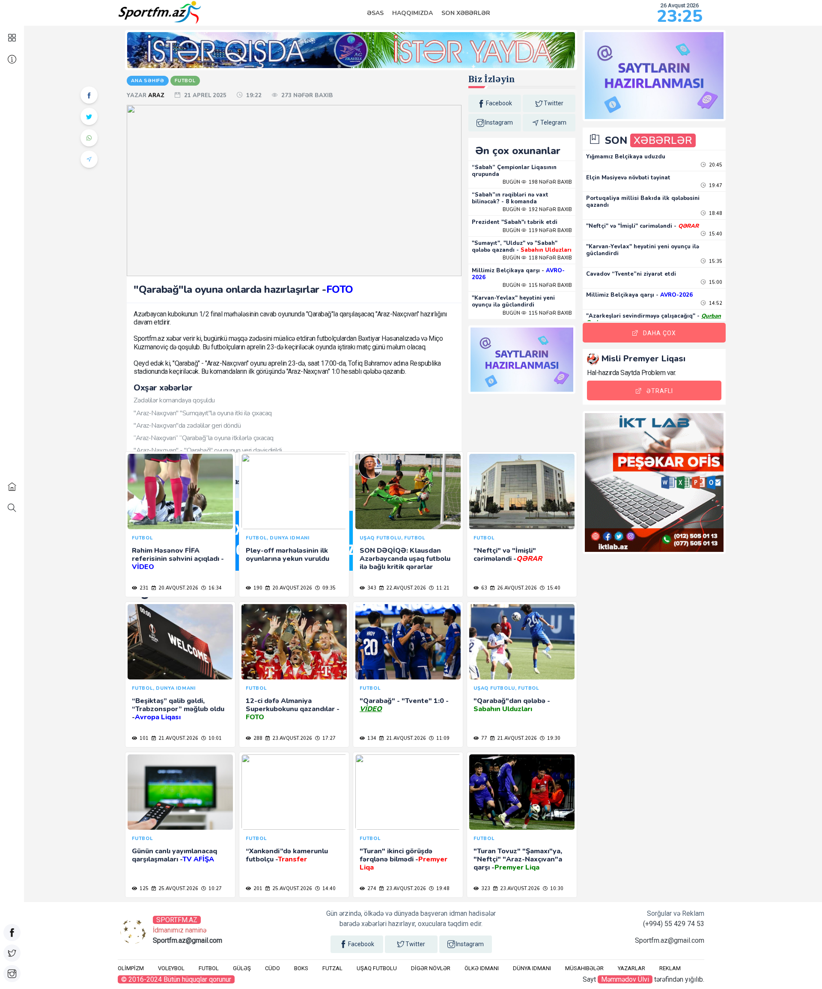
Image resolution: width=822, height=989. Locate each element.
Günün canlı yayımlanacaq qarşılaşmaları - (174, 855)
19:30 (553, 738)
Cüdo (272, 968)
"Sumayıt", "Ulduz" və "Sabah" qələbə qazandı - (522, 246)
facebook (499, 103)
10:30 (556, 888)
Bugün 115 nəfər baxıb (537, 285)
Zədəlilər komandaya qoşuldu (174, 400)
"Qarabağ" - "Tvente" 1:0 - (404, 705)
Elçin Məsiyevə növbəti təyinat (628, 178)
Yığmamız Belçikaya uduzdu (625, 157)
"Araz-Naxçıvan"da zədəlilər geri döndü (187, 425)
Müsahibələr (584, 968)
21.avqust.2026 (177, 738)
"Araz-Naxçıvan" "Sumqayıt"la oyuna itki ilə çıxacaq (203, 413)
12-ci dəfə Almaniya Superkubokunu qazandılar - (293, 709)
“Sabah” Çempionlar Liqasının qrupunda (514, 171)
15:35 (715, 261)
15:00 (715, 282)
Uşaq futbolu (377, 968)
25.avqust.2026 (177, 888)
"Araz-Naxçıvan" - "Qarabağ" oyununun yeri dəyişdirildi (208, 450)
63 (483, 588)
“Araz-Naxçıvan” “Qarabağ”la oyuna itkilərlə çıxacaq (204, 438)
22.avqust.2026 (405, 588)
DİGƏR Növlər (430, 968)
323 (485, 888)
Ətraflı (659, 390)
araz (157, 95)
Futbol (209, 968)
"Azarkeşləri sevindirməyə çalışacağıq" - (653, 319)
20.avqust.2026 (177, 588)
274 (371, 888)
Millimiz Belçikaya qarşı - (518, 274)
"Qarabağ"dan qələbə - (512, 705)
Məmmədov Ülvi (625, 979)
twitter (553, 103)
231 (143, 588)
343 (371, 588)
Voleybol (171, 968)
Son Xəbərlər (465, 13)
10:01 (214, 738)
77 (483, 738)
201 (257, 888)
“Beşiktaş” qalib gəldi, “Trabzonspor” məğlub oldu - (178, 709)
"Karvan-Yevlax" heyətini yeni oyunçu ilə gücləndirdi (513, 301)
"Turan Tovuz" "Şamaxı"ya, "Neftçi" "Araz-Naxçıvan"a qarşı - (518, 859)
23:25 (680, 16)
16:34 (214, 588)
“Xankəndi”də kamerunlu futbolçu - (287, 855)
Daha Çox (659, 333)
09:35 (328, 588)
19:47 (715, 185)
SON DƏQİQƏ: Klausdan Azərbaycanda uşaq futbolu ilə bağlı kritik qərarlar (405, 559)
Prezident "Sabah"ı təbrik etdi (514, 222)
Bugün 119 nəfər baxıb (537, 230)
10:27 (214, 888)
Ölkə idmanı (482, 968)
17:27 (328, 738)
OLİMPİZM (131, 968)
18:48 (715, 213)
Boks (301, 968)
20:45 (715, 165)
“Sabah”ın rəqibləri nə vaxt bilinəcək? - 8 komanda (510, 198)
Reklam (670, 968)
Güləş (242, 968)
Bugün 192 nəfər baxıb (537, 209)
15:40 (553, 588)
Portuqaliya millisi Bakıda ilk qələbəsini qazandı (643, 201)
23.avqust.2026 (291, 738)
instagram (499, 122)
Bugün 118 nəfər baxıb (537, 258)
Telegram (553, 122)
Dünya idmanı (532, 968)
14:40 (328, 888)
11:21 (442, 588)
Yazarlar (631, 968)
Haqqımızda (412, 13)
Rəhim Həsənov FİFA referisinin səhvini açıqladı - (177, 559)
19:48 (442, 888)
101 (143, 738)
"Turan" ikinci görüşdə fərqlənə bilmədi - (403, 859)
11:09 (442, 738)
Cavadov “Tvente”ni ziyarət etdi (631, 274)
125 (143, 888)
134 (371, 738)
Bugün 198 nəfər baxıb (537, 182)
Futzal (332, 968)
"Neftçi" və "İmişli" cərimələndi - (508, 554)
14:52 (715, 303)
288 (257, 738)
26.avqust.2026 (516, 588)
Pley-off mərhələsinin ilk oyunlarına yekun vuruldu (287, 554)
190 (257, 588)
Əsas (375, 13)
